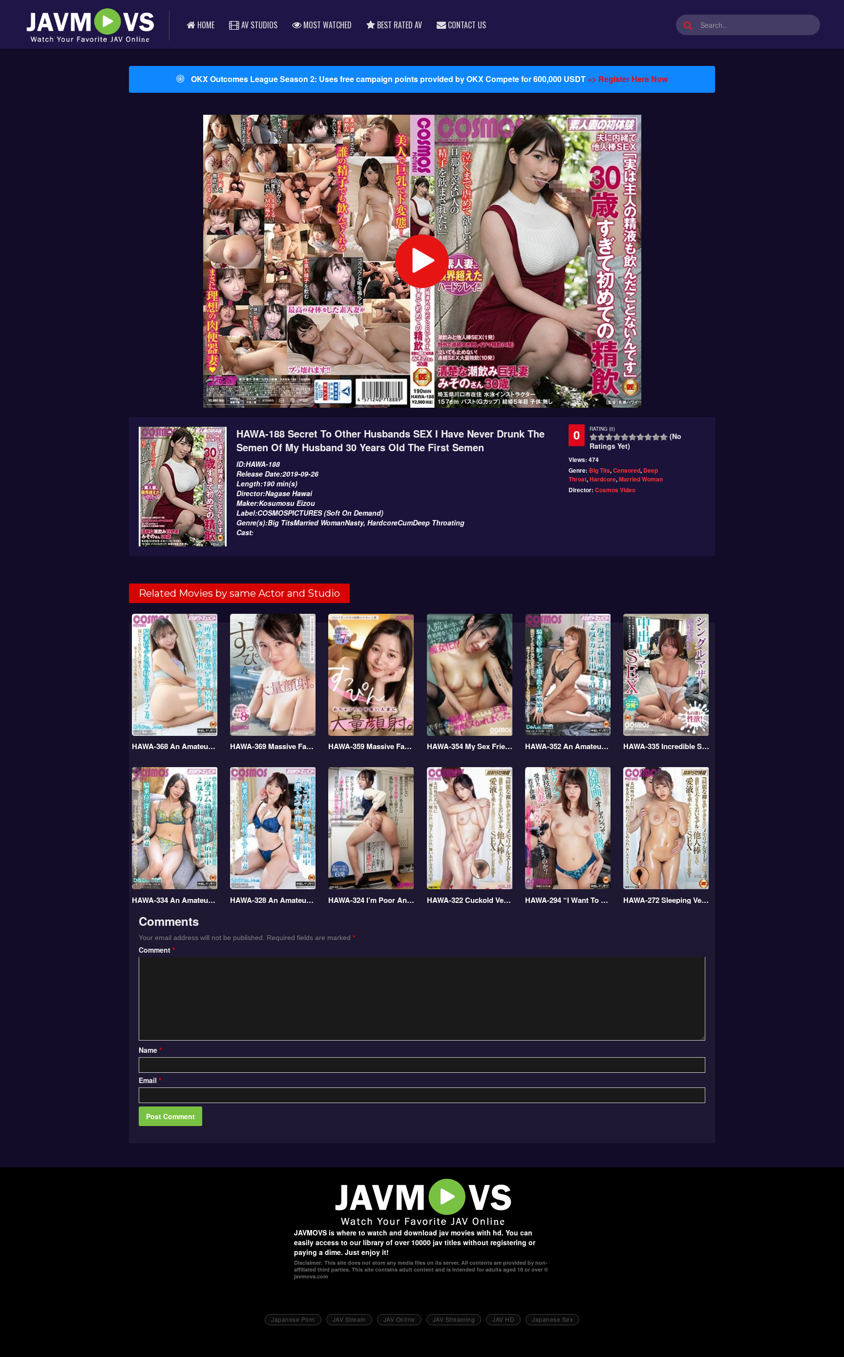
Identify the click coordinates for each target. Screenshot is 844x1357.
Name (150, 1050)
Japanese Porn (293, 1319)
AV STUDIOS (258, 25)
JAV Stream (349, 1319)
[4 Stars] (617, 437)
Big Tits (599, 470)
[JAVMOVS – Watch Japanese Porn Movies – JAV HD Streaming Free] (89, 24)
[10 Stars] (664, 437)
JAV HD (503, 1319)
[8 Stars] (648, 437)
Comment (157, 950)
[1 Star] (593, 437)
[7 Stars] (640, 437)
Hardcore (603, 479)
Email (150, 1080)
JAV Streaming (454, 1319)
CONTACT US (466, 25)
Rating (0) (602, 428)
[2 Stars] (601, 437)
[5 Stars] (625, 437)
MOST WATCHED (326, 25)
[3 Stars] (609, 437)
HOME (204, 25)
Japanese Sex (552, 1319)
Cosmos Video (615, 489)
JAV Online (399, 1319)
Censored (626, 470)
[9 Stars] (656, 437)
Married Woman (641, 479)
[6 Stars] (632, 437)
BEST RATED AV (398, 25)
